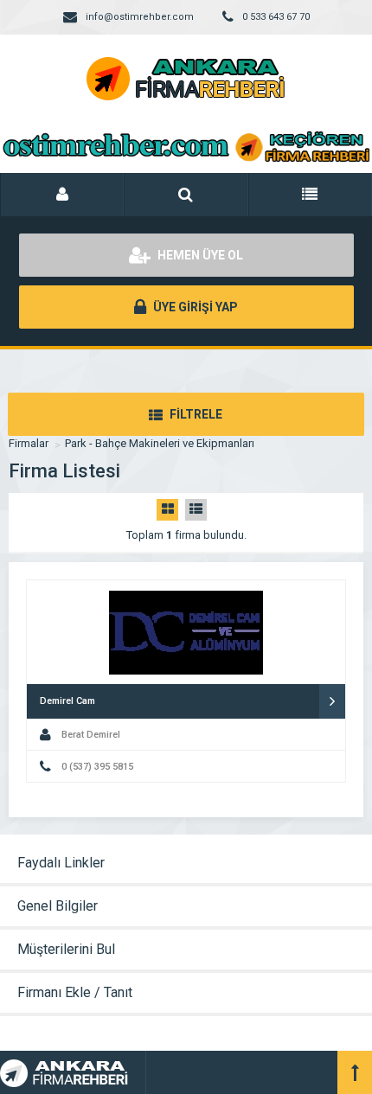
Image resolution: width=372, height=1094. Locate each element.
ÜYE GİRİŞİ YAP (194, 307)
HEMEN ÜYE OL (199, 255)
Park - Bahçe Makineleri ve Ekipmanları (159, 443)
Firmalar (28, 443)
